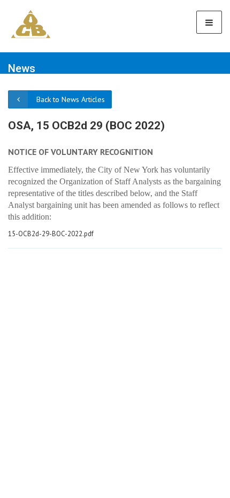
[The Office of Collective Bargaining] (31, 24)
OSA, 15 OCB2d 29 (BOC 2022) (86, 125)
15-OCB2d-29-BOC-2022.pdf (51, 233)
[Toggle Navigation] (209, 22)
